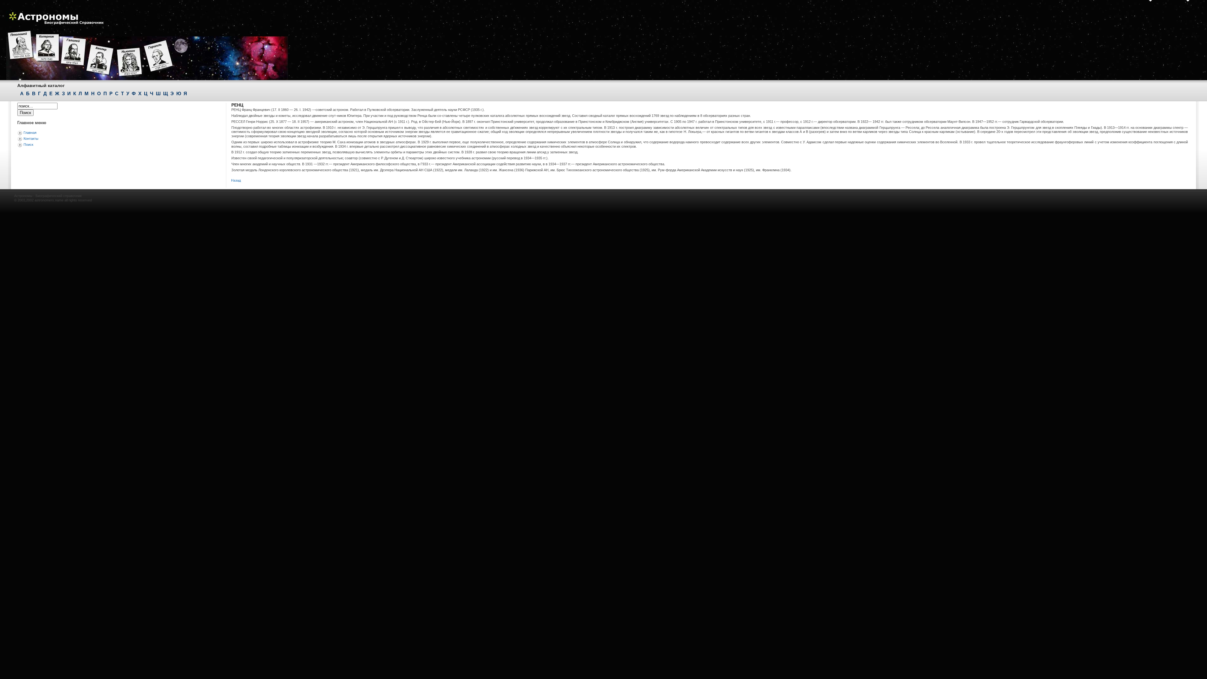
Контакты (31, 138)
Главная (30, 132)
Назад (236, 180)
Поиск (28, 144)
